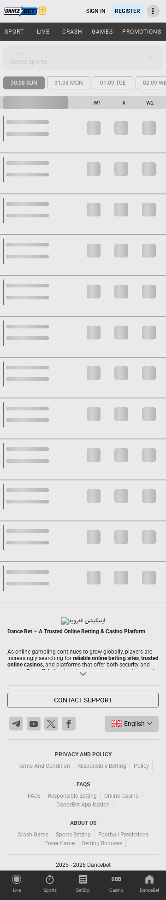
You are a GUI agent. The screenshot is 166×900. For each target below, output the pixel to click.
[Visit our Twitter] (51, 724)
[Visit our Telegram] (16, 724)
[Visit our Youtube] (34, 724)
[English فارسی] (132, 724)
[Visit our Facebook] (69, 724)
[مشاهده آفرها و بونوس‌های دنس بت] (42, 11)
